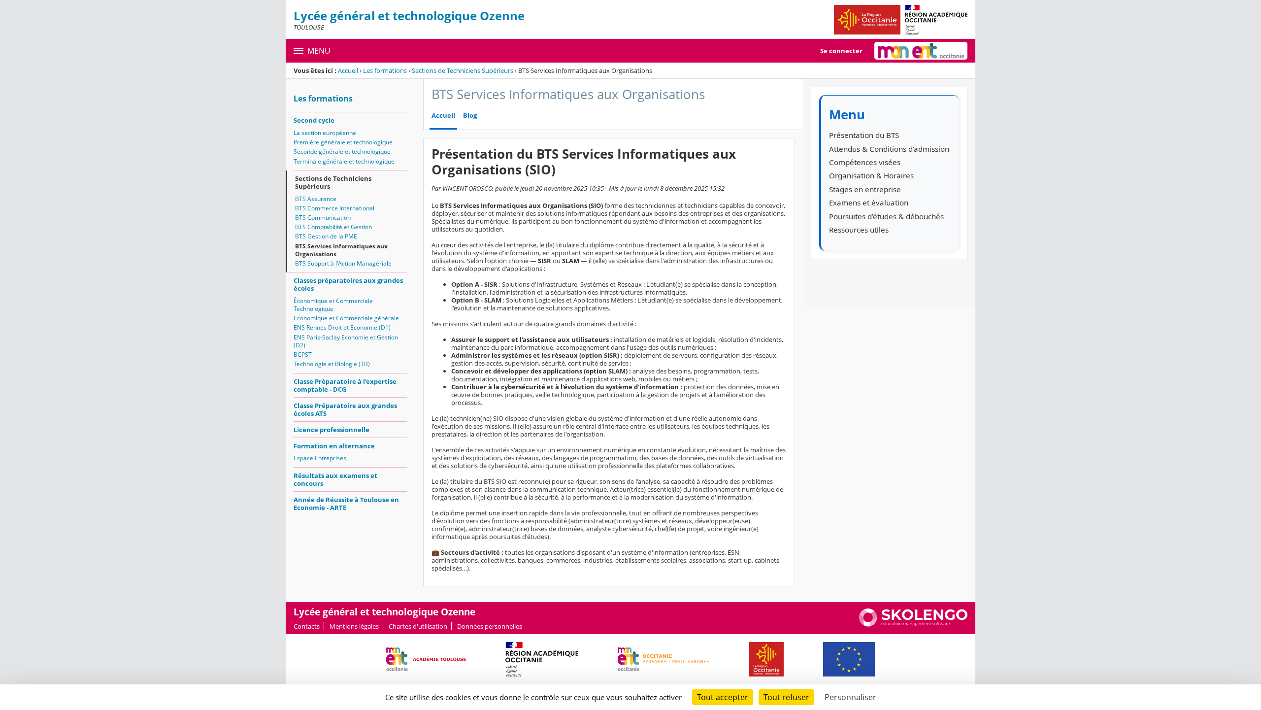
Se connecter (841, 50)
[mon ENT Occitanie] (920, 51)
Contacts (307, 626)
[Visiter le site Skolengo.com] (913, 624)
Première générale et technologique (343, 142)
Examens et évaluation (868, 202)
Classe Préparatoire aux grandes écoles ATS (345, 409)
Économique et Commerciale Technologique (333, 305)
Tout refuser (786, 697)
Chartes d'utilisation (418, 626)
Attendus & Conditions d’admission (889, 149)
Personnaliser (850, 697)
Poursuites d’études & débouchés (886, 216)
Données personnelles (489, 626)
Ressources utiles (859, 230)
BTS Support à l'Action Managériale (343, 263)
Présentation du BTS (864, 135)
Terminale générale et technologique (344, 161)
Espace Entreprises (320, 458)
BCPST (303, 354)
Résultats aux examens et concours (335, 479)
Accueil (348, 70)
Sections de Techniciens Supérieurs (462, 70)
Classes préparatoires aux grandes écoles (348, 284)
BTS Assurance (315, 199)
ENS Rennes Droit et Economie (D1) (342, 327)
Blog (470, 115)
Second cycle (314, 120)
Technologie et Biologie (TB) (332, 364)
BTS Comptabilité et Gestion (333, 227)
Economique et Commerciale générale (346, 318)
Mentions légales (354, 626)
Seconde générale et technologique (342, 151)
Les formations (385, 70)
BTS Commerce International (334, 208)
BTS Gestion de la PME (326, 236)
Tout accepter (722, 697)
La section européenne (325, 133)
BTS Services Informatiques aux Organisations (341, 250)
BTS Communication (323, 217)
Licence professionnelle (331, 429)
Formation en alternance (334, 445)
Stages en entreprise (865, 189)
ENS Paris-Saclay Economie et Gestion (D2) (346, 341)
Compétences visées (864, 162)
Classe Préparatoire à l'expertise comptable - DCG (345, 385)
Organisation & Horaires (871, 175)
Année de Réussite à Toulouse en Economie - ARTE (346, 503)
